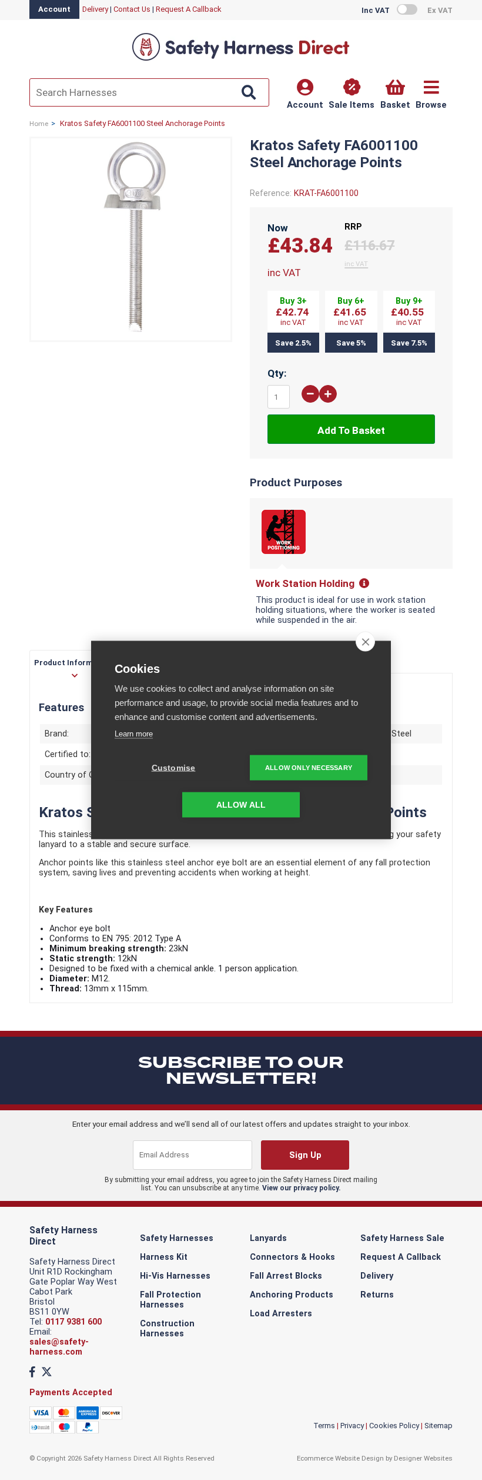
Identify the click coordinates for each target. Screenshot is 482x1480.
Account (54, 9)
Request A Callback (189, 9)
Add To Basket (351, 430)
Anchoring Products (291, 1295)
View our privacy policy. (301, 1188)
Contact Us (131, 9)
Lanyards (268, 1238)
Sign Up (305, 1155)
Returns (377, 1295)
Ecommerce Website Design (340, 1458)
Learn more (134, 733)
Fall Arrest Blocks (286, 1276)
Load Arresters (281, 1314)
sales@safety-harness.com (59, 1347)
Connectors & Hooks (292, 1257)
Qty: (277, 373)
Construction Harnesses (167, 1329)
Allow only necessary (308, 767)
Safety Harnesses (176, 1238)
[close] (365, 642)
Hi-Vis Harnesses (175, 1276)
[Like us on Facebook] (32, 1372)
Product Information (73, 662)
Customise (174, 768)
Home (38, 124)
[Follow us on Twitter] (46, 1372)
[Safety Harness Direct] (241, 60)
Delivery (95, 9)
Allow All (241, 805)
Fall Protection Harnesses (170, 1300)
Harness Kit (164, 1257)
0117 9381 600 (73, 1322)
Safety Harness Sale (402, 1238)
